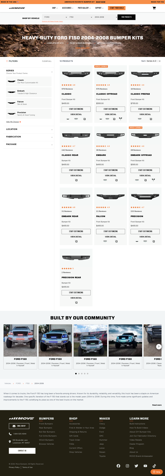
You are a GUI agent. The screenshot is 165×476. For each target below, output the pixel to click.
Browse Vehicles (46, 444)
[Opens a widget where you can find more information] (156, 472)
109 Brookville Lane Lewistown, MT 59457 (21, 441)
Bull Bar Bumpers (47, 432)
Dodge (102, 428)
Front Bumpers (46, 424)
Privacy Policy (14, 467)
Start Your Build (117, 8)
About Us (134, 452)
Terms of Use (27, 467)
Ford (101, 432)
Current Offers (75, 448)
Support (98, 8)
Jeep (101, 444)
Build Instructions (137, 424)
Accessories (66, 8)
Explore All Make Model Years (52, 21)
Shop (54, 8)
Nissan (102, 452)
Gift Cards (73, 436)
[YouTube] (145, 466)
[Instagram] (127, 466)
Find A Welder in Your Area (81, 428)
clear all (47, 61)
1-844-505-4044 (19, 434)
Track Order (74, 440)
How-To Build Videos (139, 428)
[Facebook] (118, 466)
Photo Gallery (83, 8)
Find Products (126, 17)
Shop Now (100, 2)
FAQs (71, 444)
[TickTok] (154, 466)
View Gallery (82, 48)
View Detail (76, 114)
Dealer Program (137, 444)
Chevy (102, 424)
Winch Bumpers (46, 440)
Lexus (101, 448)
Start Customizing (76, 109)
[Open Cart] (154, 8)
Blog (132, 448)
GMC (101, 436)
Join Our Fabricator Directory (143, 436)
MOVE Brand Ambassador (141, 456)
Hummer (103, 440)
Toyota (102, 456)
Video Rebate (136, 440)
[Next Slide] (159, 346)
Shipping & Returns (78, 432)
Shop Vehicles (75, 452)
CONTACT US (22, 451)
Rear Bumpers (45, 428)
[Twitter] (136, 466)
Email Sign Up (21, 426)
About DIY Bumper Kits (140, 432)
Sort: (143, 61)
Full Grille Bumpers (48, 436)
